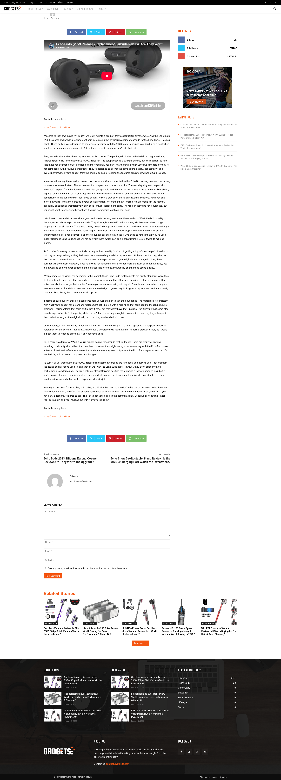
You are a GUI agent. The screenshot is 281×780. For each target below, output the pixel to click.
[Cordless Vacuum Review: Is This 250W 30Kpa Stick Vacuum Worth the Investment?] (62, 612)
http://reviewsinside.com (81, 481)
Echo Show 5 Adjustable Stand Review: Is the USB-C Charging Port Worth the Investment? (140, 460)
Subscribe (232, 56)
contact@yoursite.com (117, 764)
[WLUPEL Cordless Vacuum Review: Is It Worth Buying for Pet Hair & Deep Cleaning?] (219, 612)
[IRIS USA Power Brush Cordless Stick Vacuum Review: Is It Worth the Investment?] (140, 612)
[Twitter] (275, 2)
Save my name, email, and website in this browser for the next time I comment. (88, 568)
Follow (233, 48)
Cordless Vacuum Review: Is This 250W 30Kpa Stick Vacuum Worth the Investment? (61, 631)
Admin (62, 14)
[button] (275, 9)
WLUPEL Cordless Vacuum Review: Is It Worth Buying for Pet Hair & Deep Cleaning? (219, 631)
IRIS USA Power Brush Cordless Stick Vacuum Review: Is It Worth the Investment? (139, 631)
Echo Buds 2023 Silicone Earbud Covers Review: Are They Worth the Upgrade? (70, 460)
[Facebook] (265, 2)
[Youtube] (205, 752)
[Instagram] (270, 2)
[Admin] (53, 14)
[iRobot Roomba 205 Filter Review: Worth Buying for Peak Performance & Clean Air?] (101, 612)
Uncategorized (51, 623)
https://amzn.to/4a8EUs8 (57, 127)
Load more (139, 643)
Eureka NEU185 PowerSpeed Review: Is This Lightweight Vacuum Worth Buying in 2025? (178, 631)
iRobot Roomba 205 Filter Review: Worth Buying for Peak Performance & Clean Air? (101, 631)
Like (235, 40)
